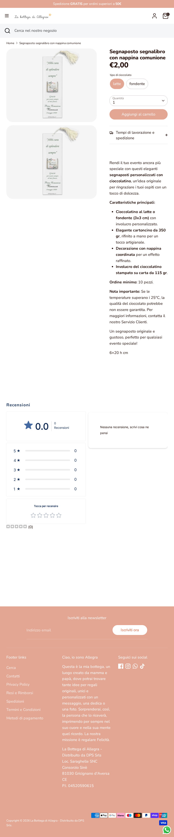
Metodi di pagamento (24, 718)
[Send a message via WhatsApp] (167, 830)
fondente (137, 83)
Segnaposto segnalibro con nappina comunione (50, 43)
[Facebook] (120, 666)
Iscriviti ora (130, 629)
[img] (16, 527)
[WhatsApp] (135, 666)
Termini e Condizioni (23, 709)
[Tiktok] (142, 666)
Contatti (13, 676)
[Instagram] (127, 666)
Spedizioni (15, 701)
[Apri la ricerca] (7, 30)
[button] (46, 450)
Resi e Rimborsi (19, 692)
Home (10, 43)
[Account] (154, 14)
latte (117, 83)
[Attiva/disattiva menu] (7, 15)
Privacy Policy (17, 684)
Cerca (11, 667)
